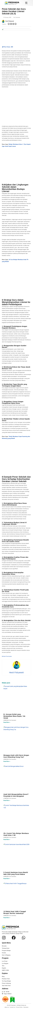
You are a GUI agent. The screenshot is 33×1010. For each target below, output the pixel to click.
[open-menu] (26, 3)
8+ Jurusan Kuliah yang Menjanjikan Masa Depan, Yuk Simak (14, 716)
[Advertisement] (16, 107)
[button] (9, 24)
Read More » (6, 722)
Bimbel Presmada (7, 656)
